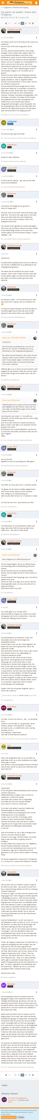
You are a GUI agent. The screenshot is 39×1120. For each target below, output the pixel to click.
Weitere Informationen (9, 1117)
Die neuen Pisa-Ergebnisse (17, 1098)
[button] (3, 2)
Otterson (6, 258)
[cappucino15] (4, 1100)
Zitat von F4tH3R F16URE (13, 337)
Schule (10, 1102)
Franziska (6, 788)
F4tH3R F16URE (8, 17)
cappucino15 (12, 1100)
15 (19, 23)
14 (15, 23)
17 (26, 23)
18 (29, 23)
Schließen (21, 1117)
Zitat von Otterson (11, 400)
